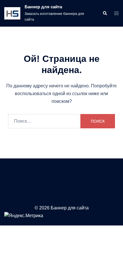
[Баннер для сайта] (12, 13)
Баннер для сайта (43, 6)
